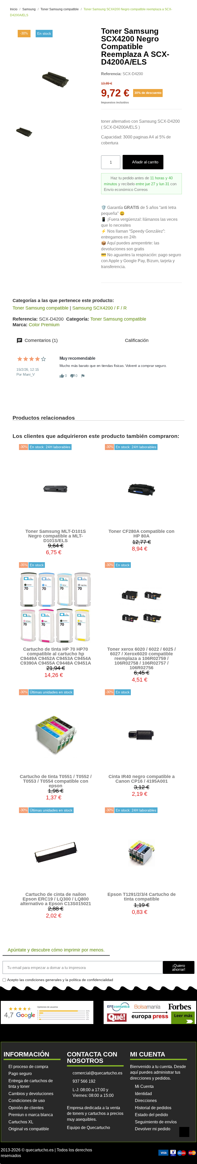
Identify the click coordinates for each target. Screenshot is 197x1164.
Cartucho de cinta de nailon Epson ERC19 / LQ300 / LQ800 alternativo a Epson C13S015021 (55, 899)
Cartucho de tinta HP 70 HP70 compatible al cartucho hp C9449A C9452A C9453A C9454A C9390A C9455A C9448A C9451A (55, 656)
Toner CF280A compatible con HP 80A (141, 534)
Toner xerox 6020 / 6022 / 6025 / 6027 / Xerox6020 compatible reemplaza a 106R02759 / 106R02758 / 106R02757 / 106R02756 (141, 658)
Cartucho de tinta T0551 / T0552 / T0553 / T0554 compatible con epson (56, 781)
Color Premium (44, 324)
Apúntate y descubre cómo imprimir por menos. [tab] (56, 950)
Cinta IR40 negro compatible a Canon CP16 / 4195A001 (142, 779)
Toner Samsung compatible (40, 308)
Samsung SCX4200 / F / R (99, 308)
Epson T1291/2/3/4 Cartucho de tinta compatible (141, 897)
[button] (143, 162)
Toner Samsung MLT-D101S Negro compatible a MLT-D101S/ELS (55, 536)
